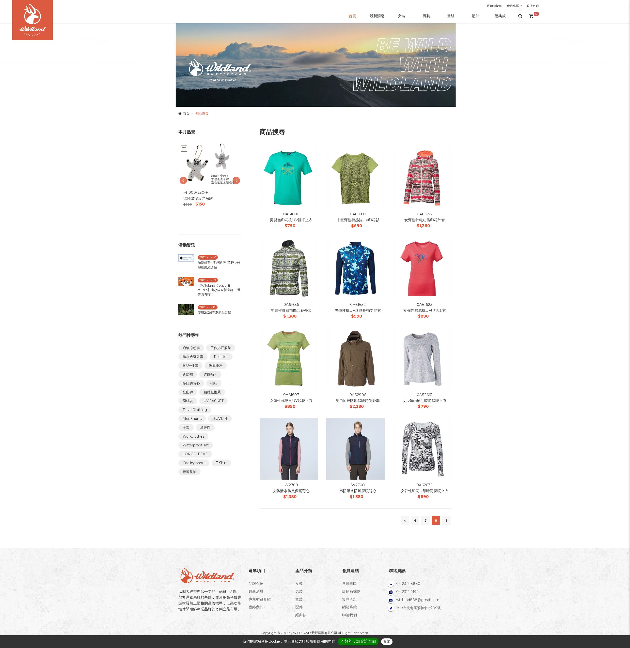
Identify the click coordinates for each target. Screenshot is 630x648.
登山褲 (188, 392)
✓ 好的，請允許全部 (358, 641)
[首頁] (32, 20)
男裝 (299, 591)
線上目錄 (533, 6)
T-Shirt (221, 463)
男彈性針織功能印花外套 (291, 310)
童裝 (299, 599)
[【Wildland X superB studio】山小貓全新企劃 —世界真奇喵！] (186, 288)
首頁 (186, 113)
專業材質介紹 (260, 599)
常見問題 (349, 599)
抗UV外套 (190, 365)
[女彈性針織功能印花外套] (422, 177)
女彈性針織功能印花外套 (424, 220)
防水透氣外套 (193, 356)
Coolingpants (194, 463)
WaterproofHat (196, 445)
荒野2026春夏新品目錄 (214, 312)
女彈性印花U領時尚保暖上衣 (424, 490)
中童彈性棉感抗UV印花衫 (358, 220)
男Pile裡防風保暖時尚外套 (358, 400)
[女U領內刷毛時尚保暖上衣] (422, 358)
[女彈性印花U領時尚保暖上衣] (422, 448)
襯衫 (213, 383)
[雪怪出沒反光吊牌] (209, 164)
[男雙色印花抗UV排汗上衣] (289, 177)
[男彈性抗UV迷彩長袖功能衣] (355, 267)
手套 (186, 427)
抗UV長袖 (220, 418)
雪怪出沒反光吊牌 (198, 198)
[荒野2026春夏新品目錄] (186, 310)
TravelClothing (195, 410)
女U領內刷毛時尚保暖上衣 (424, 400)
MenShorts (192, 418)
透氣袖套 (210, 374)
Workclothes (193, 436)
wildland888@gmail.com (417, 600)
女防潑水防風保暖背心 (291, 490)
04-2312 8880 (408, 583)
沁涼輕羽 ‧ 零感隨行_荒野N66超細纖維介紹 (219, 265)
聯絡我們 (256, 607)
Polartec (221, 356)
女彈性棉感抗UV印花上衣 (424, 310)
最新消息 (256, 591)
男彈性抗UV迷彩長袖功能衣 (358, 310)
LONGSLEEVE (195, 454)
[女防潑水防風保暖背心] (289, 448)
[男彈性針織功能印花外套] (289, 267)
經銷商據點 (494, 6)
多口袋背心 (191, 383)
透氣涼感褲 (191, 348)
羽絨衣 (188, 401)
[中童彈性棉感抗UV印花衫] (355, 177)
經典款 (300, 615)
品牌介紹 (256, 583)
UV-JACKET (213, 401)
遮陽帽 (188, 374)
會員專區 (513, 6)
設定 (387, 641)
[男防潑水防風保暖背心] (355, 448)
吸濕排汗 (215, 365)
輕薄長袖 (189, 472)
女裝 (299, 583)
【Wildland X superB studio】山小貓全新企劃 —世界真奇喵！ (219, 289)
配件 (299, 607)
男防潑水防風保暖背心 (357, 490)
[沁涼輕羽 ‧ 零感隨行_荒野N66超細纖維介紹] (186, 263)
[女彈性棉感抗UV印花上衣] (422, 267)
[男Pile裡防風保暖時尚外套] (355, 358)
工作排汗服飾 (220, 348)
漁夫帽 (205, 427)
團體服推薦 (212, 392)
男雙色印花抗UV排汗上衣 (291, 220)
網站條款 (349, 607)
